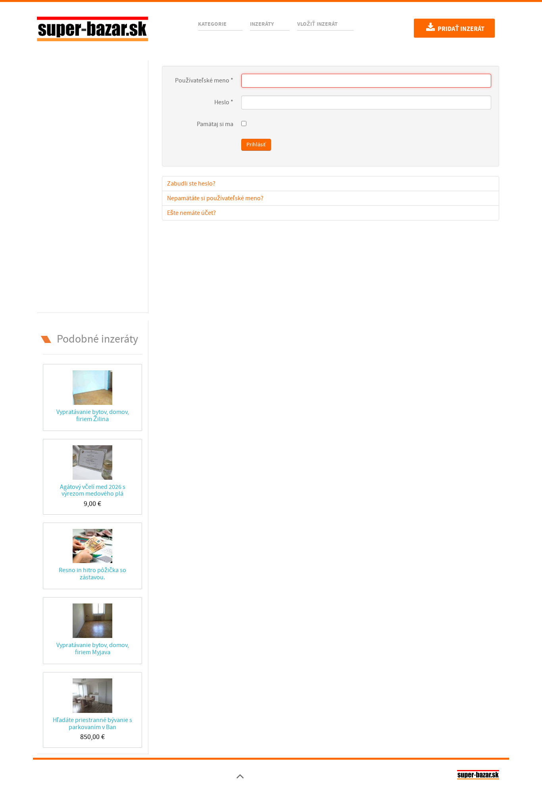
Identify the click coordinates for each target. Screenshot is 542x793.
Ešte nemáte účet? (191, 213)
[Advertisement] (92, 185)
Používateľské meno (204, 80)
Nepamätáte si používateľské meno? (215, 198)
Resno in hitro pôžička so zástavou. (92, 573)
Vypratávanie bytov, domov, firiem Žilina (92, 415)
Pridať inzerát (460, 29)
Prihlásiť (256, 144)
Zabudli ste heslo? (191, 184)
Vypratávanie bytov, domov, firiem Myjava (92, 648)
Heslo (223, 102)
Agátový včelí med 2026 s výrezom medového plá (92, 490)
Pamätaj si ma (215, 124)
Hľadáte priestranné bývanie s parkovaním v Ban (92, 723)
